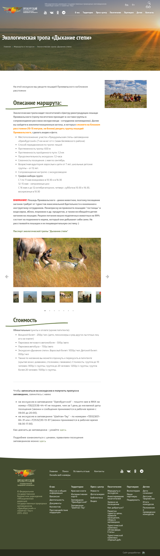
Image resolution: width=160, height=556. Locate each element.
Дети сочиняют (148, 491)
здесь (63, 429)
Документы (55, 503)
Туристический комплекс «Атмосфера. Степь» (115, 528)
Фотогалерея (97, 494)
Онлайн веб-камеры (60, 475)
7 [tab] (73, 310)
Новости (94, 490)
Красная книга (78, 490)
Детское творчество (149, 497)
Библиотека (96, 497)
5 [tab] (63, 310)
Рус (126, 4)
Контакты (149, 12)
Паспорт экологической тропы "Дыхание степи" (40, 231)
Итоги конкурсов (148, 503)
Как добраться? (116, 507)
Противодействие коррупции (59, 511)
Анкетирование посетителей (116, 497)
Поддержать (133, 499)
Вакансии (55, 496)
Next (107, 277)
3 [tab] (54, 310)
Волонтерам (133, 490)
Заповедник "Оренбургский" (79, 500)
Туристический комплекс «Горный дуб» (115, 537)
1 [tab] (45, 310)
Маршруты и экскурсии (24, 46)
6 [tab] (68, 310)
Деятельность (57, 499)
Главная (7, 46)
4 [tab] (59, 310)
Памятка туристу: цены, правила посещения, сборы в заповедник (115, 516)
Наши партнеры (132, 495)
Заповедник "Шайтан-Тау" (78, 506)
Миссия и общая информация (58, 491)
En (133, 4)
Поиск (65, 471)
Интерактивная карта (79, 495)
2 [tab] (49, 310)
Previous (7, 277)
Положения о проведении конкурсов (149, 510)
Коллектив (55, 506)
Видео (93, 501)
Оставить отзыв (81, 471)
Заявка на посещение (113, 503)
